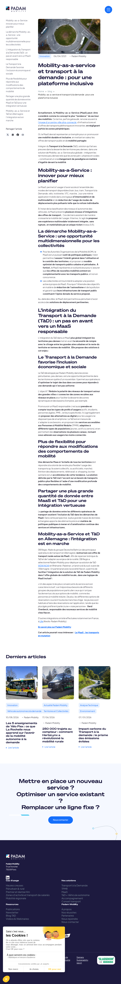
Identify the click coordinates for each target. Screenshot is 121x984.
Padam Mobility (79, 56)
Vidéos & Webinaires (17, 918)
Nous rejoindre (70, 918)
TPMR (65, 888)
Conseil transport (71, 901)
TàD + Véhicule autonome (76, 895)
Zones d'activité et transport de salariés (28, 895)
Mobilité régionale (16, 898)
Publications (13, 909)
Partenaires (68, 915)
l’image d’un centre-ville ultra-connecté (57, 122)
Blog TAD (11, 915)
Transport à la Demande (75, 885)
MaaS (65, 891)
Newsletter (12, 912)
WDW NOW (43, 565)
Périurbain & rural (15, 888)
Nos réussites (69, 912)
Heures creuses (14, 885)
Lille (41, 621)
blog (50, 91)
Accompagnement (72, 898)
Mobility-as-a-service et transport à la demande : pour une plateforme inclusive (66, 96)
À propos (67, 909)
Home (41, 91)
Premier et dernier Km (18, 891)
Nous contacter (60, 820)
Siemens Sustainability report (82, 960)
